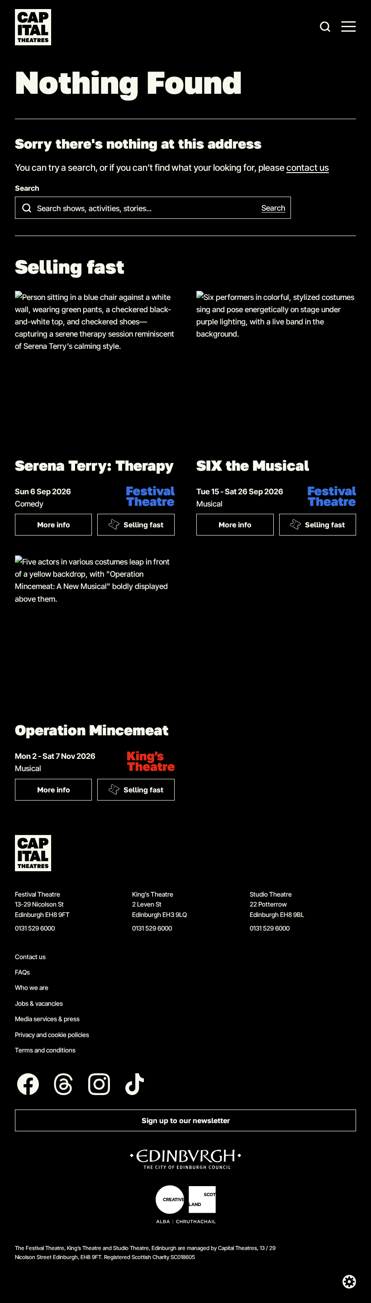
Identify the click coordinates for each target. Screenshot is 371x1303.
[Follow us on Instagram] (99, 1084)
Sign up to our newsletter (186, 1120)
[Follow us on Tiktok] (135, 1084)
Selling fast (143, 525)
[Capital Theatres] (33, 27)
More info (64, 527)
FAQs (22, 972)
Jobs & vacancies (39, 1003)
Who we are (31, 987)
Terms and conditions (45, 1050)
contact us (307, 167)
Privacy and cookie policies (52, 1034)
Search (27, 188)
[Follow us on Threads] (64, 1084)
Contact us (30, 956)
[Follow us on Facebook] (28, 1084)
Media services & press (47, 1018)
